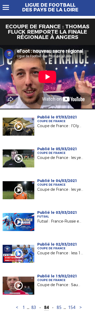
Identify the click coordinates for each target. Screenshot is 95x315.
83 (33, 307)
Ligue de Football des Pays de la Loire (50, 7)
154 (71, 307)
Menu (8, 7)
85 (59, 307)
